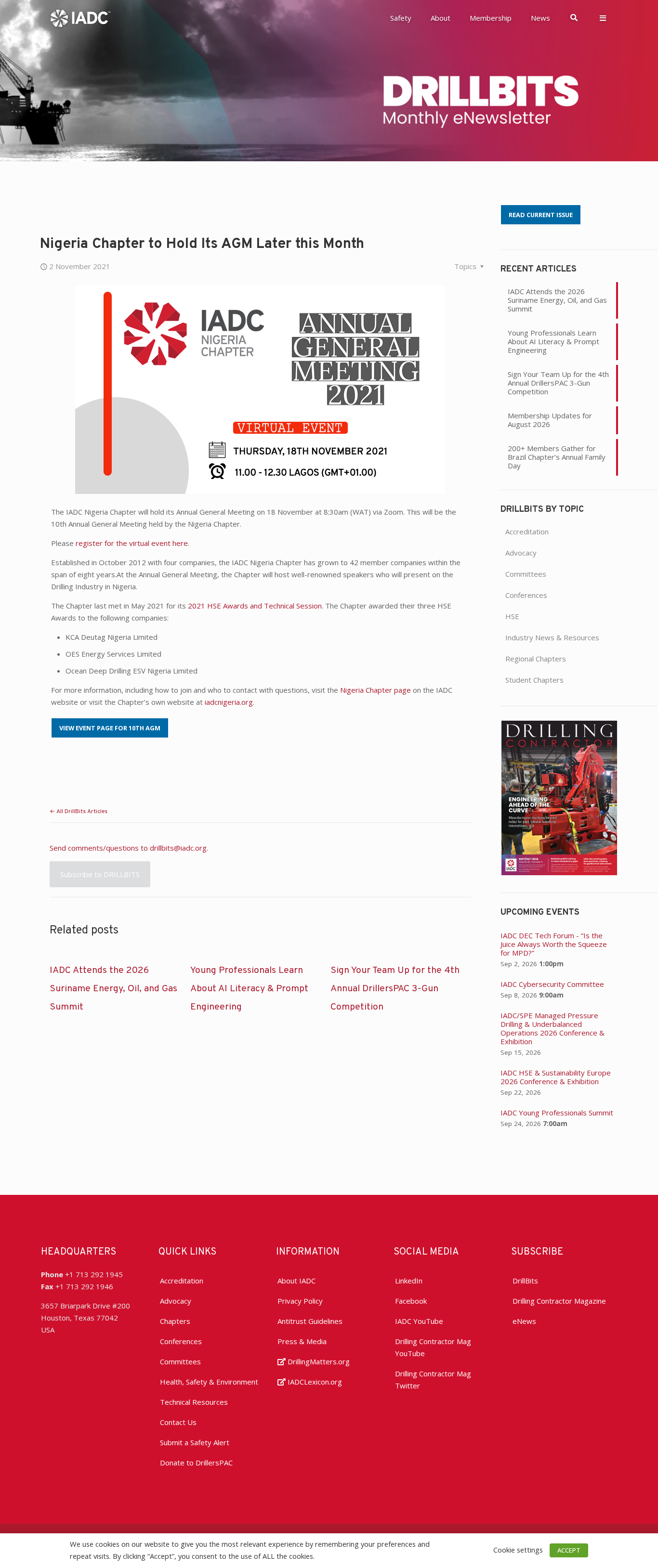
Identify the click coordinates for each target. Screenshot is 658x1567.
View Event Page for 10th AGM (109, 728)
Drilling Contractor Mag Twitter (433, 1379)
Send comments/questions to (100, 848)
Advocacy (521, 552)
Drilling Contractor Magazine (559, 1301)
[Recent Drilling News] (559, 872)
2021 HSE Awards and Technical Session (255, 605)
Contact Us (178, 1422)
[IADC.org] (80, 17)
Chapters (175, 1321)
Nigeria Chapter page (375, 690)
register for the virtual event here (132, 543)
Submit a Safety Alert (194, 1442)
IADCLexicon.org (314, 1381)
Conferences (526, 595)
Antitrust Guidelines (309, 1321)
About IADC (296, 1280)
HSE (512, 616)
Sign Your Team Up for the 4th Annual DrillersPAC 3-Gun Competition (395, 989)
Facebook (411, 1301)
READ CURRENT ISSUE (541, 214)
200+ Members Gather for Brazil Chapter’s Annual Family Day (556, 456)
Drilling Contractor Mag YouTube (433, 1347)
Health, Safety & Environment (209, 1381)
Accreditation (527, 531)
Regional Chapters (535, 658)
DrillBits (525, 1280)
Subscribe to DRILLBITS (100, 874)
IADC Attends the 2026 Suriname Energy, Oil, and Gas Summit (113, 989)
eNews (524, 1321)
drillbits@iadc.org (178, 848)
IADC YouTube (419, 1321)
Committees (525, 574)
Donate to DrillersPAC (196, 1462)
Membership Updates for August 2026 (550, 420)
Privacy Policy (300, 1301)
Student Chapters (534, 680)
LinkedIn (408, 1280)
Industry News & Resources (552, 637)
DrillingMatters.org (318, 1361)
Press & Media (302, 1341)
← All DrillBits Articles (78, 812)
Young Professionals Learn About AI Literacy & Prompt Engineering (249, 989)
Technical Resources (194, 1402)
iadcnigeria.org (229, 702)
